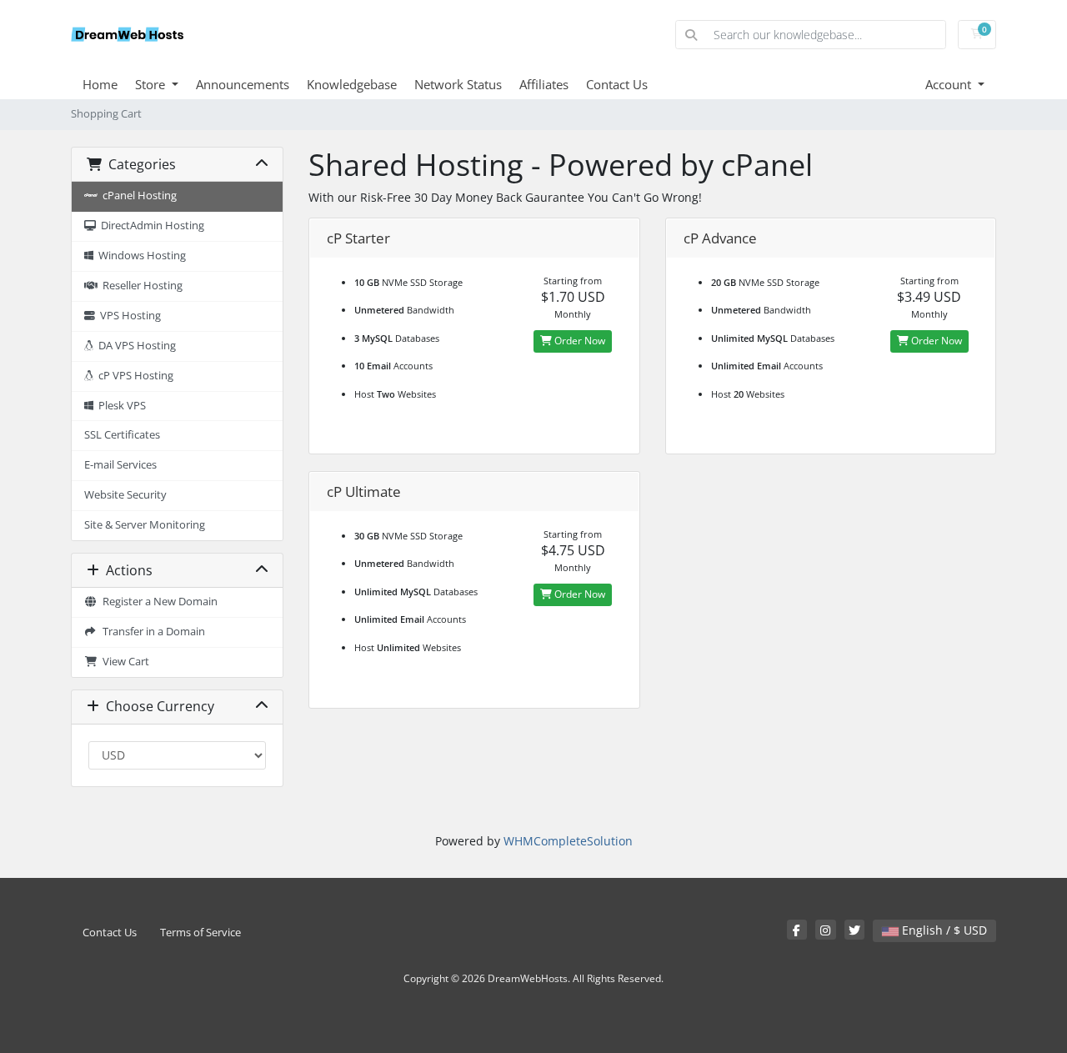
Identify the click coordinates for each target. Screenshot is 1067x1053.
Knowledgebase (352, 84)
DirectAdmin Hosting (150, 225)
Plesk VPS (119, 406)
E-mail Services (120, 465)
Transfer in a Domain (151, 631)
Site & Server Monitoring (144, 525)
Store (151, 84)
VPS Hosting (128, 315)
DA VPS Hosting (134, 345)
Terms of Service (200, 932)
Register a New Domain (158, 601)
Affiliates (544, 84)
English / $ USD (943, 930)
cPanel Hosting (137, 195)
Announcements (242, 84)
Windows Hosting (139, 255)
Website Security (125, 495)
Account (949, 84)
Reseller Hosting (140, 285)
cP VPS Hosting (133, 376)
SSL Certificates (122, 435)
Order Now (578, 340)
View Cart (123, 661)
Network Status (458, 84)
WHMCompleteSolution (568, 841)
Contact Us (617, 84)
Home (100, 84)
